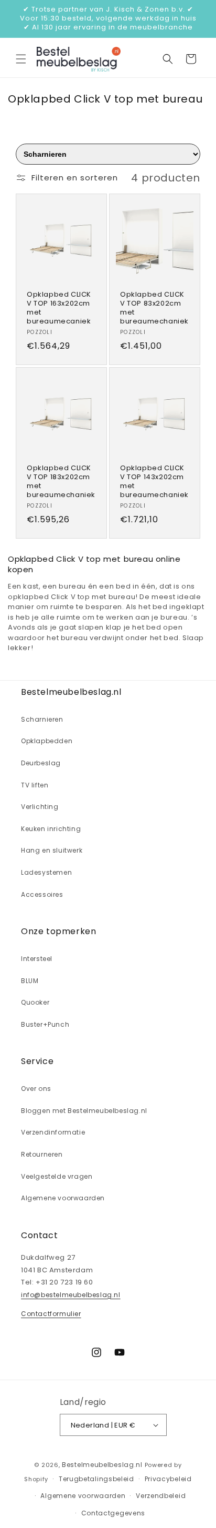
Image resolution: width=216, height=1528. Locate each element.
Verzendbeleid (161, 1495)
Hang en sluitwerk (51, 850)
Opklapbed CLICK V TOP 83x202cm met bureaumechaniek (154, 308)
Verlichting (40, 806)
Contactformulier (51, 1313)
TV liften (34, 785)
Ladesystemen (46, 872)
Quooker (35, 1002)
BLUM (29, 980)
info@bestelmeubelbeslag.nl (71, 1294)
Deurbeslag (41, 762)
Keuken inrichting (51, 828)
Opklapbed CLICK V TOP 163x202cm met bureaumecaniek (59, 308)
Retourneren (42, 1154)
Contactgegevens (113, 1513)
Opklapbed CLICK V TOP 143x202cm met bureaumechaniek (154, 482)
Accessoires (42, 894)
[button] (21, 58)
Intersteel (36, 958)
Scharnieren (42, 719)
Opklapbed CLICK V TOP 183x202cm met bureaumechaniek (61, 482)
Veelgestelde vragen (56, 1176)
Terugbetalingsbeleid (96, 1478)
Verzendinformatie (53, 1132)
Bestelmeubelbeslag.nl (102, 1464)
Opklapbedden (46, 740)
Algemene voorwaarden (63, 1197)
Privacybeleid (168, 1478)
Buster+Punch (45, 1024)
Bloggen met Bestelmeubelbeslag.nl (84, 1110)
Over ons (36, 1088)
